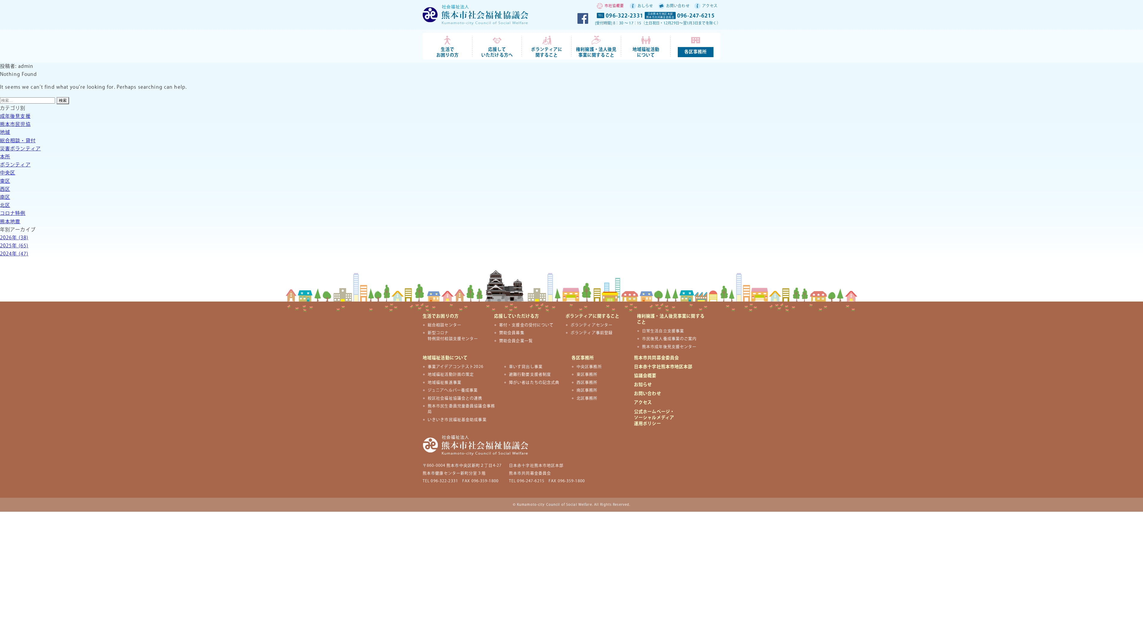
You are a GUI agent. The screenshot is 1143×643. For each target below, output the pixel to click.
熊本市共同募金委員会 (656, 358)
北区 (5, 205)
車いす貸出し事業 (526, 366)
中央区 (7, 173)
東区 (5, 181)
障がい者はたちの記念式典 (534, 382)
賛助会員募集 (511, 332)
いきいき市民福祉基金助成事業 (457, 419)
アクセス (710, 6)
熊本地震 (10, 222)
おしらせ (645, 6)
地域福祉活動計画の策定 (451, 374)
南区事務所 (587, 390)
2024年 (14, 254)
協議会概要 (645, 376)
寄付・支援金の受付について (526, 325)
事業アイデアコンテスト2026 (455, 366)
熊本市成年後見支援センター (669, 346)
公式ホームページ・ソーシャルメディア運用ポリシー (654, 418)
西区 (5, 189)
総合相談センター (444, 325)
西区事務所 (587, 382)
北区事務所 (587, 398)
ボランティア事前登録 (592, 332)
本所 (5, 157)
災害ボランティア (20, 149)
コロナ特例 (13, 213)
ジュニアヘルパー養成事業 (453, 390)
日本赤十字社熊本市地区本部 (663, 367)
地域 (5, 132)
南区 (5, 197)
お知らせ (643, 385)
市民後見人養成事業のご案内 (669, 338)
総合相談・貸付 (18, 141)
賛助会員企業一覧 (516, 341)
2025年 (14, 246)
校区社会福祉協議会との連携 (455, 398)
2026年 (14, 238)
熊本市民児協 (15, 124)
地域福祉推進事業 (444, 382)
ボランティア (15, 165)
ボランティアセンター (592, 325)
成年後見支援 (15, 116)
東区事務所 (587, 374)
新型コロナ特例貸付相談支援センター (453, 335)
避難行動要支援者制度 (530, 374)
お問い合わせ (678, 6)
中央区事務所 (589, 366)
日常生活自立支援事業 (663, 331)
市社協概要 (614, 6)
